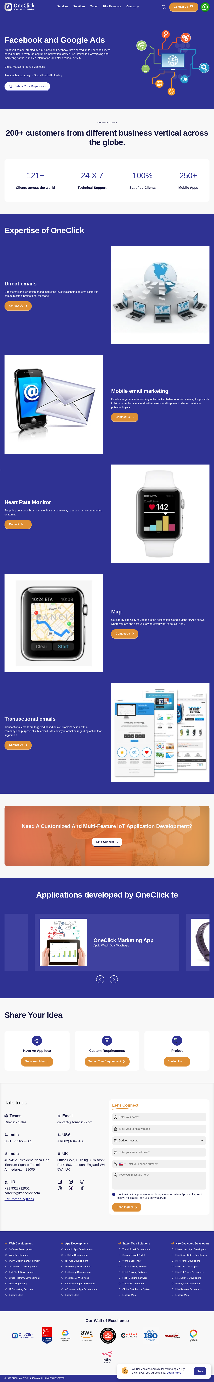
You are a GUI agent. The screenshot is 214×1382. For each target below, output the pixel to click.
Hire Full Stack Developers (189, 1272)
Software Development (21, 1249)
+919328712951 (17, 1188)
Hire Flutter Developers (187, 1260)
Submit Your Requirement (31, 86)
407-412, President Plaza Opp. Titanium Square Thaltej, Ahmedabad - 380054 (27, 1164)
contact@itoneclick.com (74, 1122)
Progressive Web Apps (77, 1277)
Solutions (79, 6)
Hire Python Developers (187, 1283)
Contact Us (181, 6)
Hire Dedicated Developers (192, 1243)
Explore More (16, 1295)
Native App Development (78, 1266)
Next (114, 979)
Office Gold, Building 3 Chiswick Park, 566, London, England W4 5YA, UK (81, 1164)
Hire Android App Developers (190, 1249)
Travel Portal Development (136, 1249)
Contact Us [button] (16, 305)
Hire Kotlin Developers (187, 1266)
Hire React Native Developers (191, 1255)
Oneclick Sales (15, 1122)
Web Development (20, 1243)
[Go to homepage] (20, 7)
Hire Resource (112, 6)
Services (62, 6)
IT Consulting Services (21, 1289)
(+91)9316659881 (18, 1141)
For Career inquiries (19, 1199)
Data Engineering (18, 1283)
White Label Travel (132, 1260)
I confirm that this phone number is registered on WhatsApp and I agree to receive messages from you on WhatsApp (160, 1196)
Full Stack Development (21, 1272)
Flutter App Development (78, 1272)
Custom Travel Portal (133, 1255)
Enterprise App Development (80, 1283)
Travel (94, 6)
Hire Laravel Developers (188, 1277)
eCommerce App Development (81, 1289)
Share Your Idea (34, 1061)
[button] (107, 843)
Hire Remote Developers (188, 1289)
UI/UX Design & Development (24, 1260)
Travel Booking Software (135, 1266)
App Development (76, 1243)
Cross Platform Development (24, 1277)
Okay (200, 1371)
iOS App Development (76, 1255)
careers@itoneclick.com (22, 1193)
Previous (100, 979)
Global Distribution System (136, 1289)
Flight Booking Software (134, 1277)
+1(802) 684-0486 (70, 1141)
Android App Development (79, 1249)
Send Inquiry (125, 1207)
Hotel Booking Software (134, 1272)
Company (132, 6)
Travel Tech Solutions (136, 1243)
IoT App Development (76, 1260)
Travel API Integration (133, 1283)
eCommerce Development (23, 1266)
